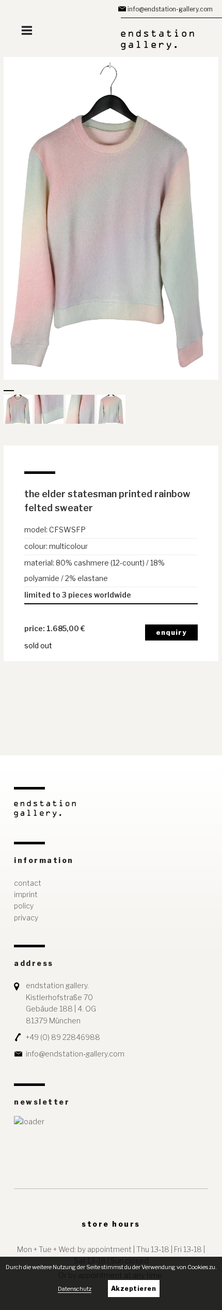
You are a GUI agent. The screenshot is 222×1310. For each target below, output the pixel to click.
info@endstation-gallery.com (170, 9)
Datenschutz (74, 1288)
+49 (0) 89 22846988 (63, 1037)
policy (24, 905)
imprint (26, 894)
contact (27, 883)
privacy (26, 917)
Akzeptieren (133, 1288)
